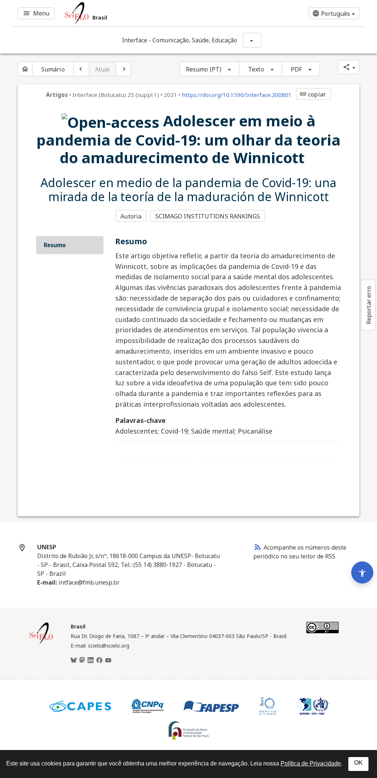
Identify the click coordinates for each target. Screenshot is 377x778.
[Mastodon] (82, 660)
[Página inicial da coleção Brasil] (41, 643)
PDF (296, 69)
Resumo (55, 245)
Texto (256, 69)
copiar (312, 94)
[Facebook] (99, 660)
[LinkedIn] (91, 660)
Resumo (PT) (203, 69)
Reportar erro (368, 305)
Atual (102, 69)
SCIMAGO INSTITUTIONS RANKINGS (207, 216)
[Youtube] (108, 660)
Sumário (53, 69)
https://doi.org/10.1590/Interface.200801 (237, 94)
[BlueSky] (74, 660)
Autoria (130, 216)
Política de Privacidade (311, 763)
